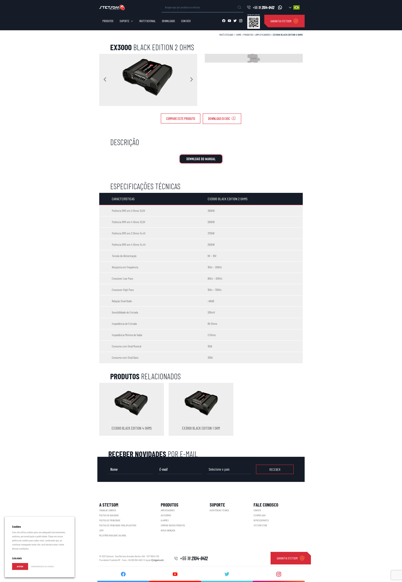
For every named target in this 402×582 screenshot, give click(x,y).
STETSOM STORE (260, 525)
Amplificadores (263, 34)
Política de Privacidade (109, 520)
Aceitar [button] (20, 566)
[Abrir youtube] (229, 21)
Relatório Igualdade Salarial (112, 535)
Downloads (168, 21)
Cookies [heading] (16, 526)
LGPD (101, 530)
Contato (186, 21)
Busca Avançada (168, 530)
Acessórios (166, 515)
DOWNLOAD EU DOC (219, 118)
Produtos (107, 21)
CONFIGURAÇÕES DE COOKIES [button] (42, 566)
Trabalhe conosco (107, 510)
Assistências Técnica (219, 510)
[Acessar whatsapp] (280, 7)
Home (238, 34)
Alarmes (165, 520)
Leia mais (17, 557)
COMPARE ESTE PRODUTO (180, 118)
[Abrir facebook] (223, 21)
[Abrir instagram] (240, 21)
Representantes (261, 520)
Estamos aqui (260, 515)
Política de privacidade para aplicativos (117, 525)
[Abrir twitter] (235, 21)
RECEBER (274, 469)
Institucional (147, 21)
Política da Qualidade (109, 515)
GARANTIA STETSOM (281, 21)
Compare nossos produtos (173, 525)
